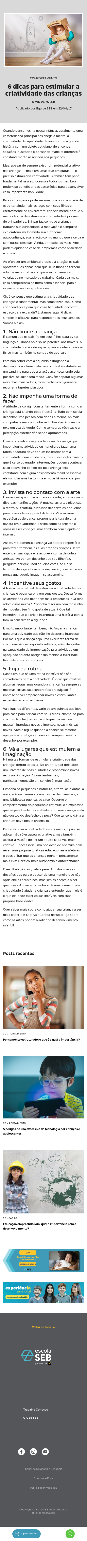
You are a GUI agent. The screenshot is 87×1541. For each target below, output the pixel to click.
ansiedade (75, 248)
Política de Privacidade (43, 1487)
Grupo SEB (30, 1418)
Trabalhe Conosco (35, 1409)
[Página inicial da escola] (36, 1356)
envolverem (36, 211)
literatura (25, 508)
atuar (53, 609)
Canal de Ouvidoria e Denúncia (43, 1469)
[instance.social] (21, 1451)
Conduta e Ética (43, 1478)
